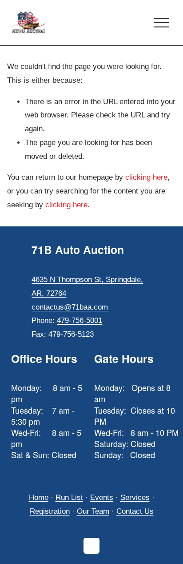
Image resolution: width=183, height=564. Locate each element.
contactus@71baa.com (70, 307)
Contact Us (135, 511)
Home (38, 497)
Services (135, 497)
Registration (50, 511)
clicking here (146, 177)
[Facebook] (91, 546)
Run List (69, 497)
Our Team (93, 511)
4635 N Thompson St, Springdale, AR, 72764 (87, 286)
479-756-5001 (79, 320)
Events (101, 497)
